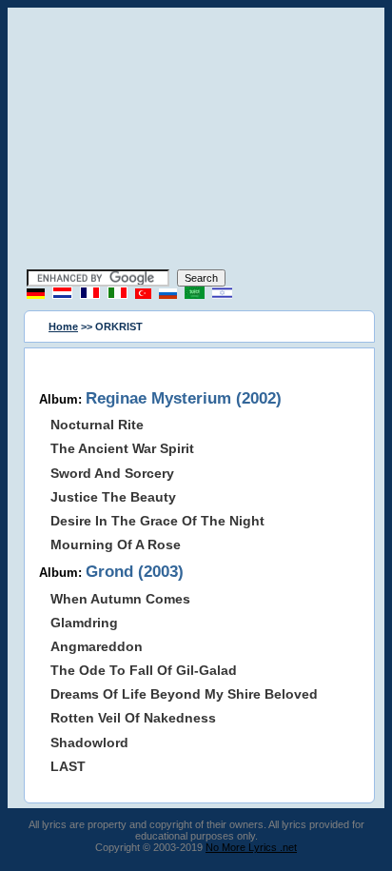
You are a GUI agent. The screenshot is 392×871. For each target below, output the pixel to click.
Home (63, 326)
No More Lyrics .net (251, 847)
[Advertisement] (196, 141)
